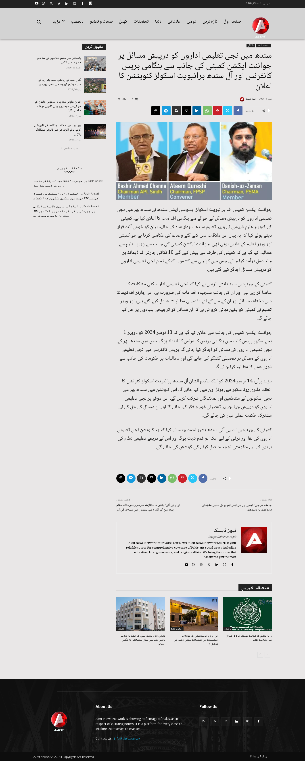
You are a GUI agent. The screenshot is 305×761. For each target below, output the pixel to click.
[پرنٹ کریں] (176, 110)
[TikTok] (59, 4)
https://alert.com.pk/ (222, 537)
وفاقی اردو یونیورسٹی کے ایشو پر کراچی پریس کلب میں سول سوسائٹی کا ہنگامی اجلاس (142, 640)
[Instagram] (74, 4)
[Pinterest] (217, 110)
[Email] (186, 110)
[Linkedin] (66, 4)
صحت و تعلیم (263, 45)
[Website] (201, 564)
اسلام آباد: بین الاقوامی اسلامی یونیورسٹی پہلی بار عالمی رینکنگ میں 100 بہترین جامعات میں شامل (64, 211)
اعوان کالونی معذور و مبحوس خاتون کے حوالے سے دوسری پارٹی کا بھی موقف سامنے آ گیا (58, 106)
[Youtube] (36, 4)
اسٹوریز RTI (176, 629)
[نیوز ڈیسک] (243, 99)
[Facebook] (82, 4)
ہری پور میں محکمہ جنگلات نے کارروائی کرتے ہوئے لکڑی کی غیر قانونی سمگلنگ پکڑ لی (57, 130)
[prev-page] (267, 655)
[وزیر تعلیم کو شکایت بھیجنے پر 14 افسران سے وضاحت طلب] (247, 614)
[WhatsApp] (43, 4)
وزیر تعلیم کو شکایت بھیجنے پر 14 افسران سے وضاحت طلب (249, 638)
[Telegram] (166, 110)
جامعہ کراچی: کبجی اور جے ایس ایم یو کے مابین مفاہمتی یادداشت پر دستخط (237, 507)
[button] (38, 21)
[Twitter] (51, 4)
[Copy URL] (155, 110)
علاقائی (251, 45)
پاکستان (227, 629)
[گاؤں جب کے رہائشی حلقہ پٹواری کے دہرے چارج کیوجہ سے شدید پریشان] (95, 85)
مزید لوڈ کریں (71, 148)
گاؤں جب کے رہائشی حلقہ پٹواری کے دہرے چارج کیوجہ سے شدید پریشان (59, 82)
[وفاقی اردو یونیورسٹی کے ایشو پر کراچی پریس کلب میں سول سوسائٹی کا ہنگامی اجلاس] (140, 614)
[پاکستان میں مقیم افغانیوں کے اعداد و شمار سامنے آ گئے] (95, 63)
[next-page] (260, 655)
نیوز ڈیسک (250, 99)
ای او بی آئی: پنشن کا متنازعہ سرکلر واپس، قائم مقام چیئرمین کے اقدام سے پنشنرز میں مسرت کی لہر (148, 507)
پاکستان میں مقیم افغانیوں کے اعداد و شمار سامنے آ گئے (59, 60)
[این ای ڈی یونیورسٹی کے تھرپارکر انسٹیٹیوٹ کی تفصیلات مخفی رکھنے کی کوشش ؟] (194, 614)
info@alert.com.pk (127, 738)
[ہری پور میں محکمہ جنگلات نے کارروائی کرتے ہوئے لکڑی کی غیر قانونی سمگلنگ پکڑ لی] (95, 131)
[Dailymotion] (90, 4)
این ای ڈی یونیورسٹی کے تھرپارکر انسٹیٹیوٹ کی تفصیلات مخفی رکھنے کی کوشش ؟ (196, 640)
